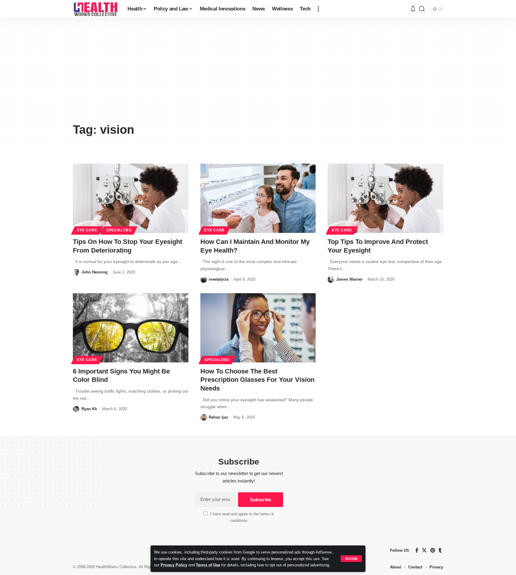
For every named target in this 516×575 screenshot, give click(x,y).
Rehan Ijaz (218, 417)
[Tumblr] (440, 550)
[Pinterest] (433, 550)
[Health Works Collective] (95, 9)
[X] (424, 550)
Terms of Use (208, 565)
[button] (351, 558)
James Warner (349, 279)
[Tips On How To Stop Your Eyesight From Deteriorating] (130, 198)
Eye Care (87, 230)
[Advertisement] (258, 74)
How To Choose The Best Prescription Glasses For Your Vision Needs (257, 380)
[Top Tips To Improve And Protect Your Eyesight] (385, 198)
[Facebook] (417, 550)
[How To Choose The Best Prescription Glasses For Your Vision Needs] (258, 327)
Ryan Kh (89, 409)
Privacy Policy (174, 565)
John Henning (95, 272)
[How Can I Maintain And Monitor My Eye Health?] (258, 198)
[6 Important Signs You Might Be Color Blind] (130, 327)
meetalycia (218, 279)
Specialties (119, 230)
